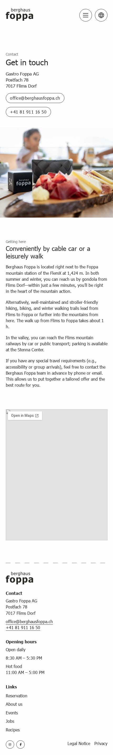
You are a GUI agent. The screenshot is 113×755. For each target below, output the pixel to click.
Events (12, 712)
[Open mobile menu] (85, 15)
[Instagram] (10, 744)
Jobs (10, 721)
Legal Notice (79, 743)
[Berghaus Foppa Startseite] (19, 15)
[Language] (101, 15)
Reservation (16, 695)
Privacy (100, 743)
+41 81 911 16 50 (28, 112)
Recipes (13, 729)
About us (14, 704)
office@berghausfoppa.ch (35, 98)
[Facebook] (20, 744)
